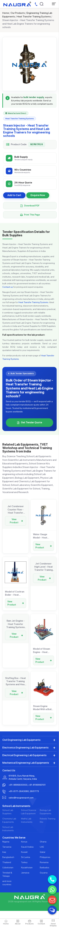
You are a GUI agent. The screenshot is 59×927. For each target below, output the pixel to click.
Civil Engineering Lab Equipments (21, 739)
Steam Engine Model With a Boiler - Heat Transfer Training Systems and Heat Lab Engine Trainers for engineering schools (43, 708)
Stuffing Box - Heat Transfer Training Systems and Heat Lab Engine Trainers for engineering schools (15, 681)
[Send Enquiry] (52, 900)
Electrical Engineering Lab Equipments (24, 755)
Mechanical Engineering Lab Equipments (25, 762)
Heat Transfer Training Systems (34, 16)
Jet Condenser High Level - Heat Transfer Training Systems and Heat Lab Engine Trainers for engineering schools (43, 567)
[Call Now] (52, 879)
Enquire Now (38, 195)
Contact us (7, 287)
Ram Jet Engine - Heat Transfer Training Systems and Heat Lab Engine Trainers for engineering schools (15, 624)
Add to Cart (14, 195)
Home (5, 12)
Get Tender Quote (31, 422)
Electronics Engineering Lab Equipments (25, 747)
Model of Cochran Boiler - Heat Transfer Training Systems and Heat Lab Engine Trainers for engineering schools (15, 593)
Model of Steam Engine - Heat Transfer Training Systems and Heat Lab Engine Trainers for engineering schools (43, 650)
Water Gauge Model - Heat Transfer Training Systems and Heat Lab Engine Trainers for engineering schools (43, 536)
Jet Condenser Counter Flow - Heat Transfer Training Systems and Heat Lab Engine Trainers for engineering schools (15, 509)
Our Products (18, 12)
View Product (14, 521)
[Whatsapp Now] (52, 889)
